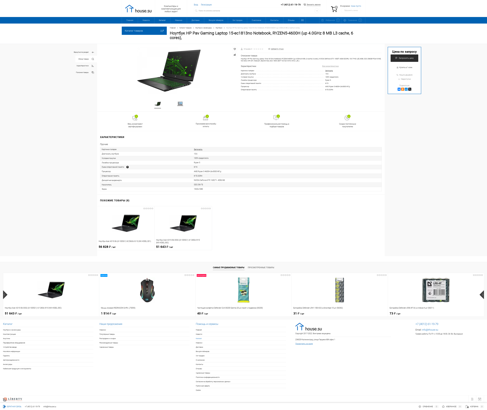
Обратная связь (13, 407)
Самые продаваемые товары (228, 267)
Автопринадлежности (11, 360)
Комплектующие (9, 334)
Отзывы (291, 20)
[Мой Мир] (406, 89)
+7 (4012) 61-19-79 (32, 407)
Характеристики (82, 66)
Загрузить (329, 71)
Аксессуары (7, 364)
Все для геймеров (216, 20)
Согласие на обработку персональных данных (213, 382)
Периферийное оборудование (14, 343)
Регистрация (206, 5)
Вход (196, 5)
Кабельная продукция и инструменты (17, 369)
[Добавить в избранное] (234, 49)
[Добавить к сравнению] (234, 54)
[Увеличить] (169, 70)
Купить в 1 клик (405, 67)
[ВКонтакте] (399, 89)
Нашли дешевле (405, 75)
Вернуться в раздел (81, 52)
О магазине (256, 20)
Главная (129, 20)
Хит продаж (237, 20)
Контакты (274, 20)
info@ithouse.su (430, 329)
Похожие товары (82, 72)
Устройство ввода (10, 347)
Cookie (198, 390)
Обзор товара (83, 59)
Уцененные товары (106, 347)
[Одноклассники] (402, 89)
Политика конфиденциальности (208, 377)
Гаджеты (6, 356)
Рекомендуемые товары (108, 343)
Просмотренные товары (261, 267)
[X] (409, 89)
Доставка (195, 20)
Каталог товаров (134, 30)
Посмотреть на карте (304, 344)
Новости (146, 20)
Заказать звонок (314, 5)
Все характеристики (330, 66)
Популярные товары (107, 334)
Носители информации (11, 351)
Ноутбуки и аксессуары (12, 330)
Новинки (178, 20)
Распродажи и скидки (107, 338)
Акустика (6, 338)
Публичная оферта (203, 386)
